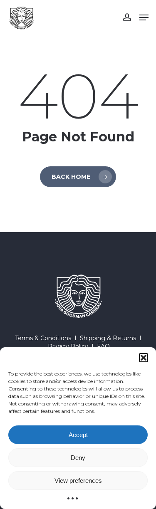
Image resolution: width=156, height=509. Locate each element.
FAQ (103, 346)
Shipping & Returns (108, 338)
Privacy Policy (68, 346)
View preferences (78, 480)
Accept (78, 434)
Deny (78, 457)
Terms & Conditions (43, 338)
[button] (143, 357)
